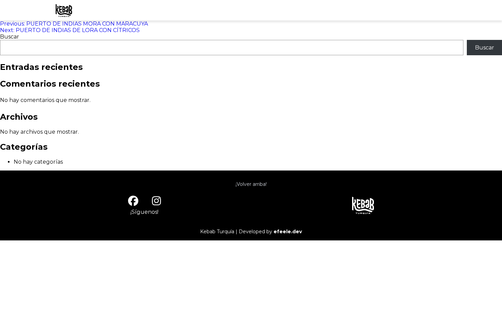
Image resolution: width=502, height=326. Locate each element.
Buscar (9, 36)
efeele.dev (288, 231)
